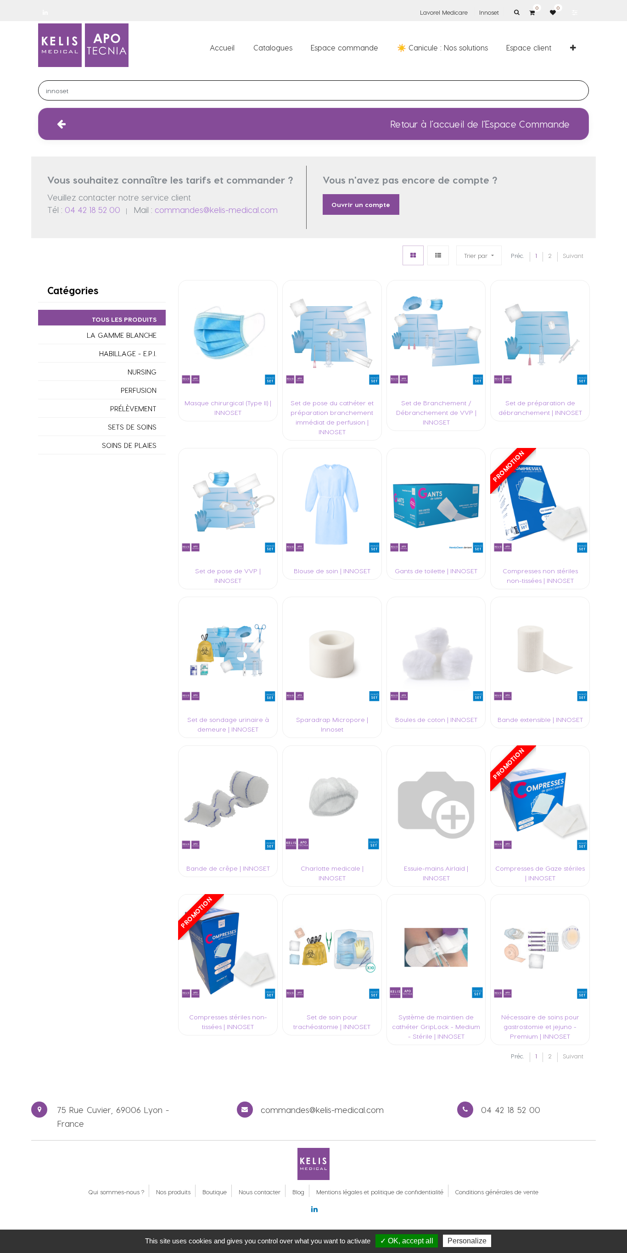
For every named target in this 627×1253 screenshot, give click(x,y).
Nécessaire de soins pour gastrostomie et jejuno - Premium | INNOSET (540, 1026)
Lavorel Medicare (444, 12)
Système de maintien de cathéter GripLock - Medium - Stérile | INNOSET (436, 1026)
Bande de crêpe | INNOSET (228, 868)
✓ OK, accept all (406, 1241)
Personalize (467, 1241)
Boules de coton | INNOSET (436, 719)
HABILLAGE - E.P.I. (128, 353)
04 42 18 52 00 (92, 209)
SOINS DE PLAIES (129, 445)
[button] (573, 47)
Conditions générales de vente (496, 1191)
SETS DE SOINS (132, 427)
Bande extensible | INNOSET (540, 719)
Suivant (573, 255)
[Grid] (413, 255)
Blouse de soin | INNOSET (332, 571)
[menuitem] (222, 47)
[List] (438, 255)
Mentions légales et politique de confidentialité (379, 1191)
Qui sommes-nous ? (116, 1191)
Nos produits (173, 1191)
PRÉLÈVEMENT (133, 408)
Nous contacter (259, 1191)
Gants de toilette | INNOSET (436, 571)
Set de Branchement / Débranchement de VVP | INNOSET (436, 412)
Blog (298, 1191)
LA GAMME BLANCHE (122, 335)
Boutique (214, 1191)
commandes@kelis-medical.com (216, 209)
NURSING (142, 372)
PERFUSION (139, 390)
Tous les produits (124, 319)
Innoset (489, 12)
